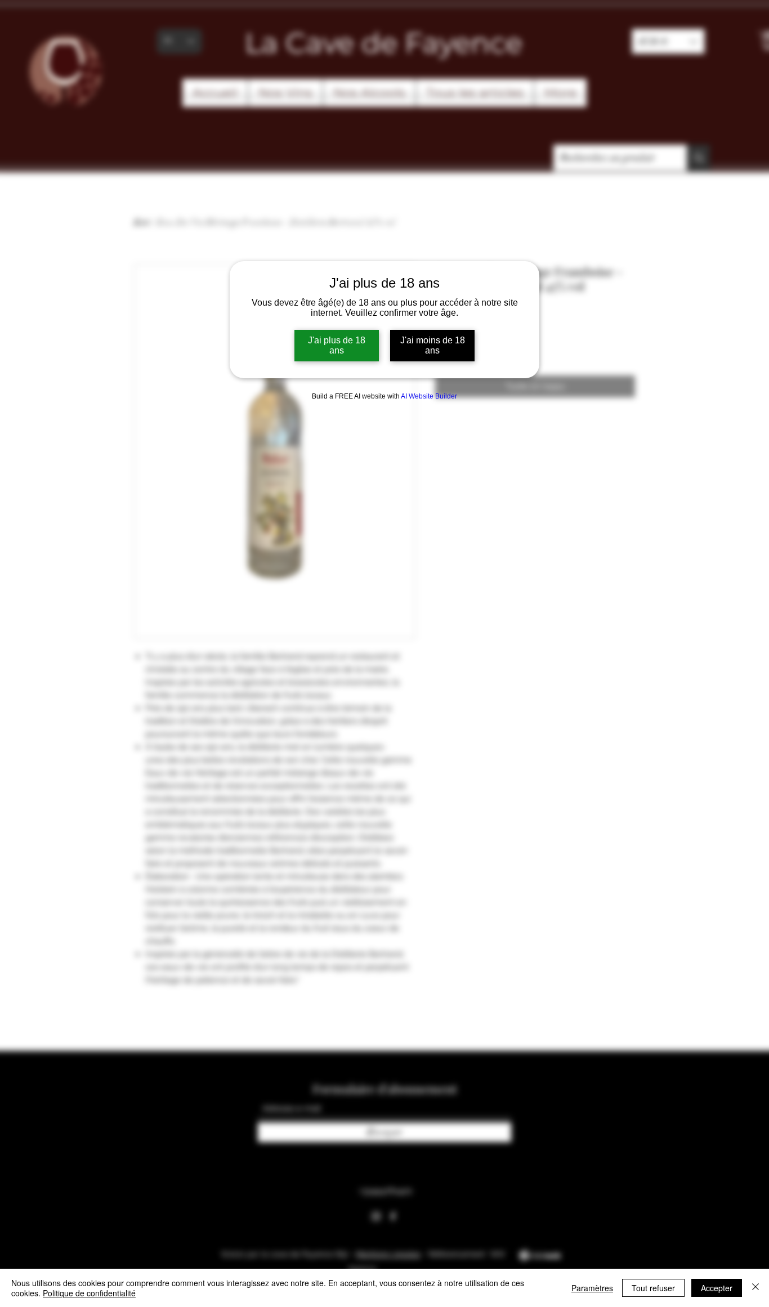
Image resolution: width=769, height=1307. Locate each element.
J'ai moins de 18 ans (432, 345)
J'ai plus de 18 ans (336, 345)
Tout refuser (653, 1287)
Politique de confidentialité (89, 1293)
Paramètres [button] (592, 1287)
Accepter (716, 1287)
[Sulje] (755, 1288)
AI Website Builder (429, 396)
